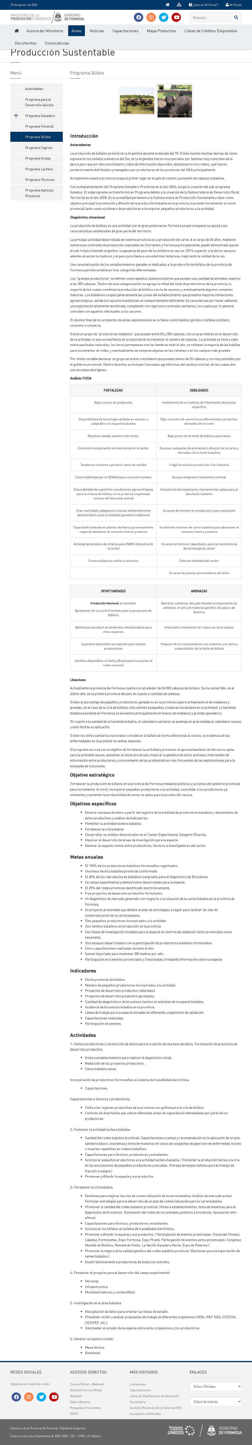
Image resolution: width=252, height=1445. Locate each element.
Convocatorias (57, 42)
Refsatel (76, 1396)
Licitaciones (138, 1384)
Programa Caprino (38, 147)
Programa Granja (37, 158)
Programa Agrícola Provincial (39, 193)
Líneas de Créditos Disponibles (210, 30)
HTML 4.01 (84, 1436)
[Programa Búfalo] (137, 100)
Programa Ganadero (40, 115)
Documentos (25, 42)
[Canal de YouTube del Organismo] (176, 17)
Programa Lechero (39, 169)
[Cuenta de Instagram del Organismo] (151, 17)
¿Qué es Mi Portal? (205, 5)
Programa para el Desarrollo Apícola (39, 102)
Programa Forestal (39, 126)
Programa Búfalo (38, 136)
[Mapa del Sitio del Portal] (179, 5)
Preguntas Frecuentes (85, 1408)
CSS (72, 1436)
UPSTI (74, 1414)
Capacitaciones (125, 30)
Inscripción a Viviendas (145, 1414)
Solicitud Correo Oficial (86, 1390)
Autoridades (34, 88)
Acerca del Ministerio (45, 30)
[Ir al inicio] (167, 5)
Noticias (97, 30)
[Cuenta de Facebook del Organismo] (138, 17)
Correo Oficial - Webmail (87, 1384)
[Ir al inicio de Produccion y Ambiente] (16, 30)
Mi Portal (235, 5)
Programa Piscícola (39, 179)
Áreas (76, 30)
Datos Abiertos (80, 1402)
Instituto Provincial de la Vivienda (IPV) (155, 1408)
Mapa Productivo (161, 30)
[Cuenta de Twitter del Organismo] (163, 17)
